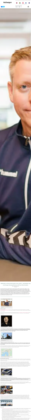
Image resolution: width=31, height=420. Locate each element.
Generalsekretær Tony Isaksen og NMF (5, 309)
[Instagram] (17, 7)
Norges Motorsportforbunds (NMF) (6, 408)
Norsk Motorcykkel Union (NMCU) (4, 310)
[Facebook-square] (16, 7)
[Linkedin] (19, 7)
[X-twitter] (21, 7)
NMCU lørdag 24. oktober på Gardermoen (23, 312)
